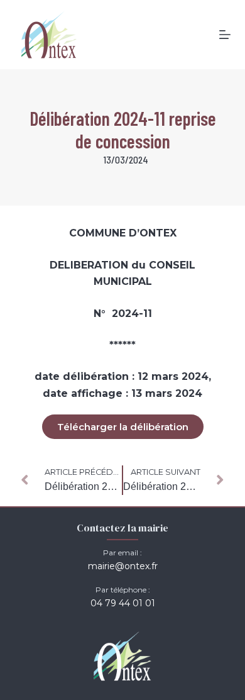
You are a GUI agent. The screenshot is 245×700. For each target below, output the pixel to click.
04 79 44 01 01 (122, 603)
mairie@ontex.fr (123, 566)
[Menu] (225, 34)
